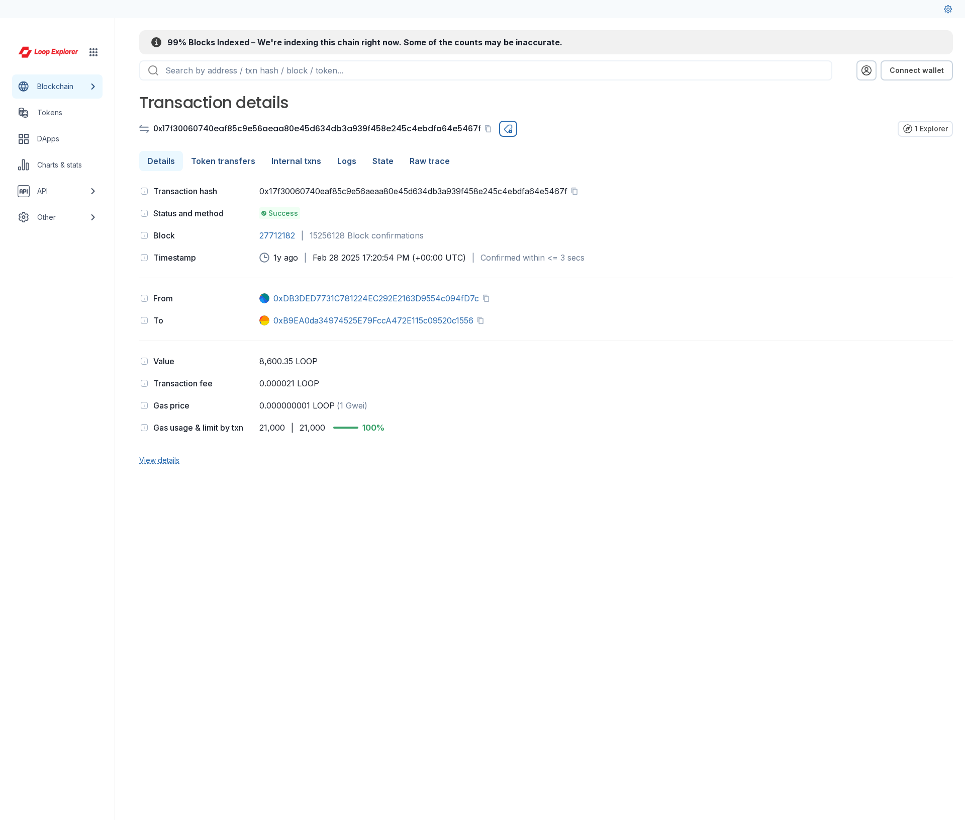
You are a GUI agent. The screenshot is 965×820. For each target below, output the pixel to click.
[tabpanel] (546, 324)
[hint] (144, 191)
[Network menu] (93, 52)
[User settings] (948, 9)
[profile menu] (866, 70)
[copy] (490, 129)
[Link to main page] (48, 52)
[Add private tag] (508, 129)
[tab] (161, 161)
